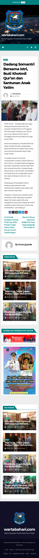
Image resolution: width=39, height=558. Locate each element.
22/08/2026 (10, 491)
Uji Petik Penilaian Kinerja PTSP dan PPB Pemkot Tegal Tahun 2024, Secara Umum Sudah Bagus (11, 224)
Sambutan (33, 553)
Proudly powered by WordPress (12, 542)
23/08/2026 (10, 448)
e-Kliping (5, 553)
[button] (27, 47)
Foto (10, 553)
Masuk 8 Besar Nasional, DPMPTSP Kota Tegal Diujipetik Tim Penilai (28, 222)
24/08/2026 (10, 427)
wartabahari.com (12, 35)
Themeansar (19, 545)
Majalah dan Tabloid (18, 553)
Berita (5, 59)
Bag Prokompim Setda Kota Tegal (24, 549)
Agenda (12, 549)
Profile (27, 553)
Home (6, 549)
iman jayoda (16, 94)
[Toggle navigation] (35, 47)
